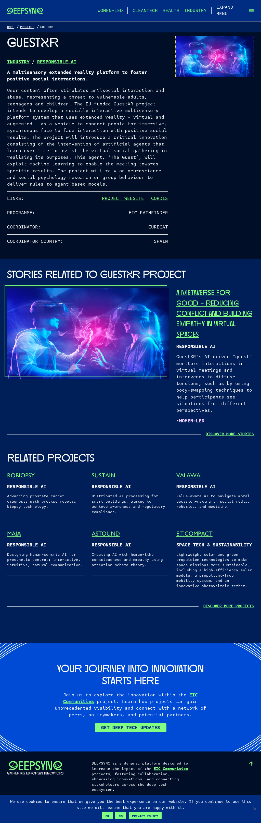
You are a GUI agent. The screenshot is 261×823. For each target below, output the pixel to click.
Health (171, 10)
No (121, 816)
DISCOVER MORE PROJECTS (228, 606)
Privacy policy (145, 816)
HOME (10, 27)
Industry (195, 10)
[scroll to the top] (251, 763)
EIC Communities (171, 768)
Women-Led (110, 10)
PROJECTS (27, 27)
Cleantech (145, 10)
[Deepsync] (25, 11)
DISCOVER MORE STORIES (230, 434)
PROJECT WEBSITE (123, 198)
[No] (254, 808)
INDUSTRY (18, 62)
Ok (107, 816)
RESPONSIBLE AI (56, 62)
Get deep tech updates (130, 727)
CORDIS (159, 198)
